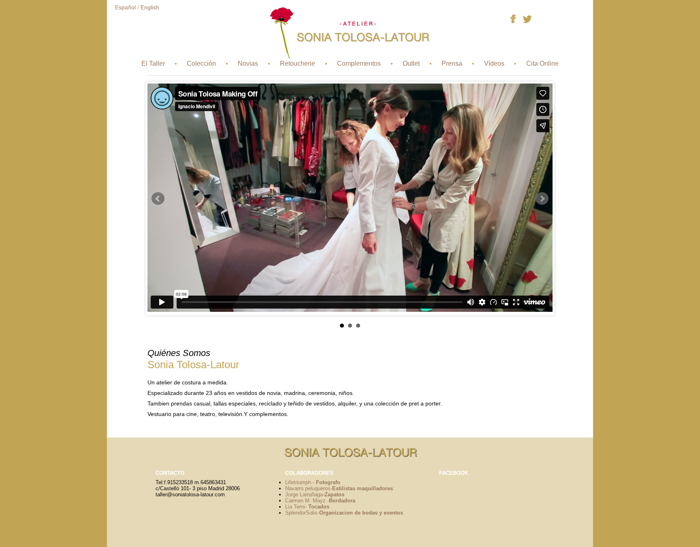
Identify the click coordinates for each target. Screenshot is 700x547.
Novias (248, 63)
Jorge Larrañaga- (314, 494)
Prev (158, 198)
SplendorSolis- (344, 513)
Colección (201, 63)
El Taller (153, 63)
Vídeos (494, 63)
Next (542, 198)
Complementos (359, 63)
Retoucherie (297, 63)
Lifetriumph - (312, 482)
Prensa (452, 63)
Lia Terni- (307, 507)
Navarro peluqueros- (339, 488)
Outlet (411, 63)
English (150, 7)
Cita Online (542, 63)
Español (125, 7)
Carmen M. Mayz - (320, 501)
